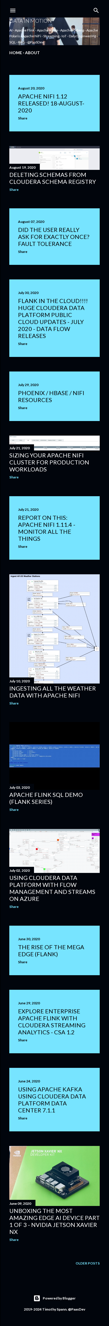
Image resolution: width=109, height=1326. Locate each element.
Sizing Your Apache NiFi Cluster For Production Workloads (49, 462)
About (32, 52)
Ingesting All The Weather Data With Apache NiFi (52, 692)
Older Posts (88, 1263)
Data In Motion (30, 20)
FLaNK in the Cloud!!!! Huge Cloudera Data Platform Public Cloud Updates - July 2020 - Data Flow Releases (53, 318)
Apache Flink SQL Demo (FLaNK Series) (46, 798)
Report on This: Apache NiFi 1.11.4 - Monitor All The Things (46, 528)
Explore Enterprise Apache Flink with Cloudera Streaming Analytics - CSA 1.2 (51, 1022)
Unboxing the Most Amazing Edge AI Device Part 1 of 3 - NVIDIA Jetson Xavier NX (54, 1221)
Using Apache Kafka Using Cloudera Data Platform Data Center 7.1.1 (52, 1100)
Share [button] (22, 118)
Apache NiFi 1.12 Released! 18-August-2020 (51, 103)
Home (15, 52)
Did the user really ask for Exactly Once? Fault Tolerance (53, 236)
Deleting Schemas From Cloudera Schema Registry (52, 178)
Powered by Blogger (59, 1298)
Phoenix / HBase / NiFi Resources (51, 396)
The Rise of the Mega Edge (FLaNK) (51, 950)
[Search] (96, 9)
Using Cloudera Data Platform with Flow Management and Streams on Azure (52, 888)
